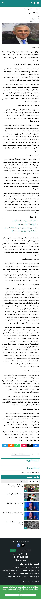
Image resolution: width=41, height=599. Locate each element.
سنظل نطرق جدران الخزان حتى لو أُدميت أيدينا (12, 513)
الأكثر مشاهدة (33, 481)
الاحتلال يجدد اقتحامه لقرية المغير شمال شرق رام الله (23, 573)
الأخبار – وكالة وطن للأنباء (28, 564)
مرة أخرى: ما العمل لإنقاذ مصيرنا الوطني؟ (14, 523)
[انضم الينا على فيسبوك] (18, 545)
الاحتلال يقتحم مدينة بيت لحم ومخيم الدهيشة (25, 567)
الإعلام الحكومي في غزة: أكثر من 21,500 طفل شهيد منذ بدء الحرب (21, 577)
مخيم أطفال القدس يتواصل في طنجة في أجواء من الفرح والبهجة (20, 570)
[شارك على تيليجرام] (5, 445)
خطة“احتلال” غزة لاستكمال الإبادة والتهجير (14, 504)
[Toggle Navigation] (38, 3)
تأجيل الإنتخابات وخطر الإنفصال (27, 224)
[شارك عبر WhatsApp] (17, 445)
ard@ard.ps (22, 560)
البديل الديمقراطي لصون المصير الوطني (24, 220)
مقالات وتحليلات (28, 9)
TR (38, 16)
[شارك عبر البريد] (23, 445)
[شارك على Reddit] (11, 445)
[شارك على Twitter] (29, 445)
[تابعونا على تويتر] (23, 545)
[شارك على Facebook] (36, 445)
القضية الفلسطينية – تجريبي (29, 472)
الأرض (32, 3)
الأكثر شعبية (23, 481)
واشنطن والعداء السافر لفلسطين (14, 494)
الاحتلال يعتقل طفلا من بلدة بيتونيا (27, 582)
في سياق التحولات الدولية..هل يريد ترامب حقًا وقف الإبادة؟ (14, 486)
